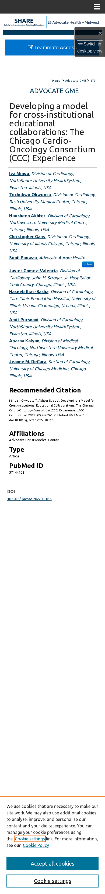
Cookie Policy (36, 845)
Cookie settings (30, 838)
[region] (52, 845)
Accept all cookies (52, 863)
